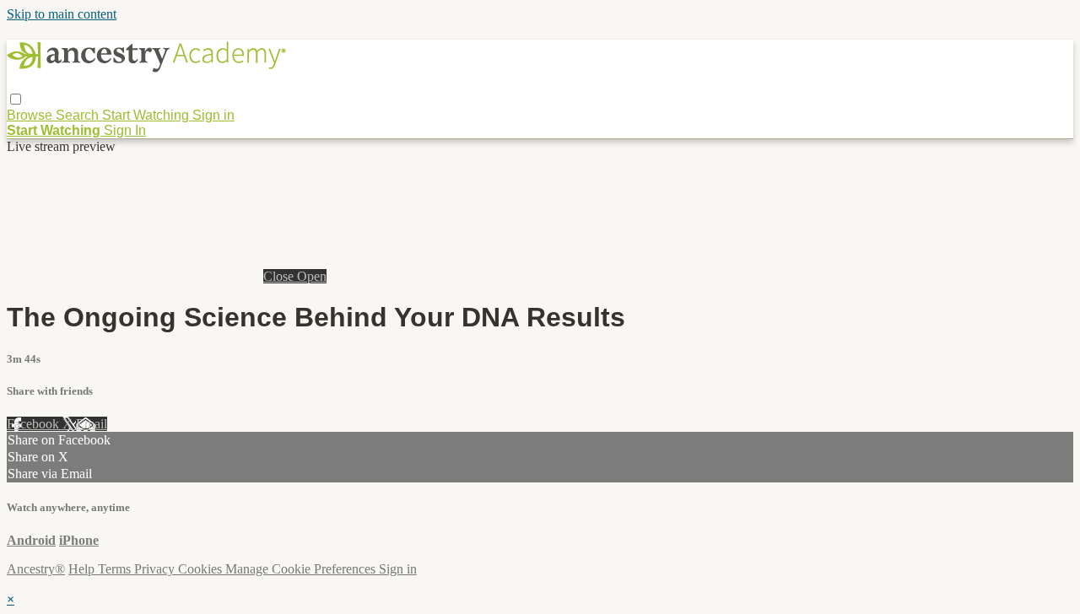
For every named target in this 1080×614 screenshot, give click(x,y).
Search (79, 115)
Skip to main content (61, 14)
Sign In (125, 130)
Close (280, 276)
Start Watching (147, 115)
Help (83, 569)
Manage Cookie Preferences (302, 569)
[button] (15, 99)
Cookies (201, 569)
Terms (116, 569)
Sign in (213, 115)
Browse (31, 115)
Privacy (156, 569)
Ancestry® (36, 569)
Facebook (34, 424)
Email (91, 424)
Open (312, 276)
